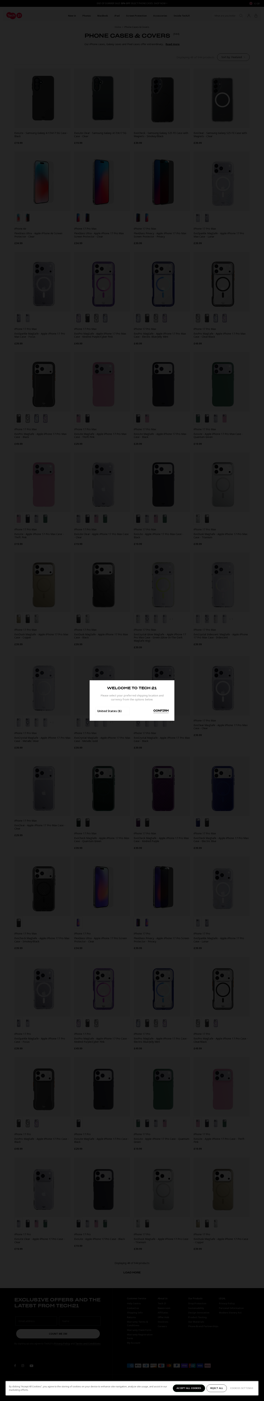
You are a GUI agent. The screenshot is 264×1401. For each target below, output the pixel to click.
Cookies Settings (241, 1388)
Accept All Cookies (189, 1388)
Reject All (216, 1388)
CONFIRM (161, 711)
